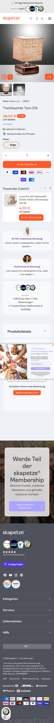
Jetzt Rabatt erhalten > (40, 368)
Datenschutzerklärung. (40, 375)
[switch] (6, 717)
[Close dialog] (52, 345)
